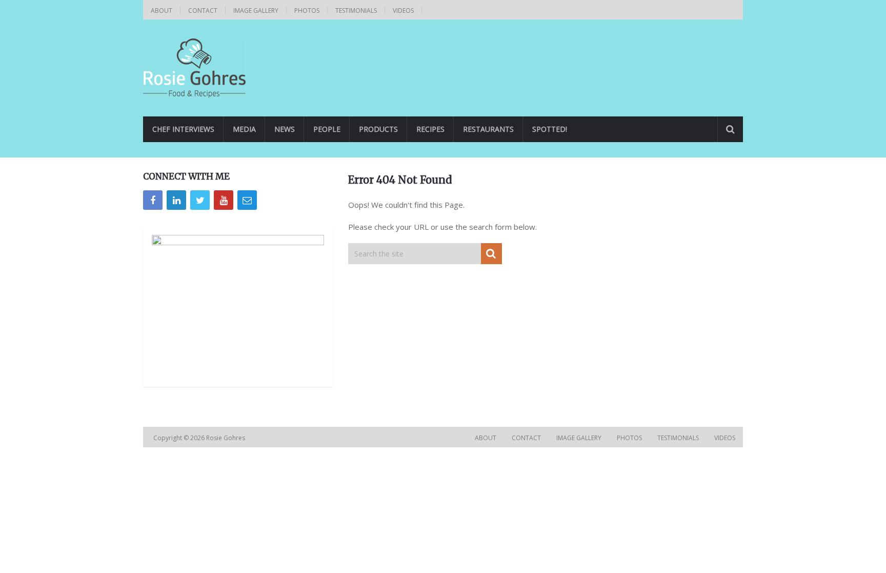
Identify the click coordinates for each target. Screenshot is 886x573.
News (284, 129)
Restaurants (488, 129)
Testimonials (356, 10)
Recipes (430, 129)
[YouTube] (223, 200)
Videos (403, 10)
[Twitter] (200, 200)
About (161, 10)
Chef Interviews (183, 129)
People (326, 129)
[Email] (247, 200)
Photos (306, 10)
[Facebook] (153, 200)
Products (378, 129)
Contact (202, 10)
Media (244, 129)
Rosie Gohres (226, 437)
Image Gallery (255, 10)
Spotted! (549, 129)
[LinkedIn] (176, 200)
